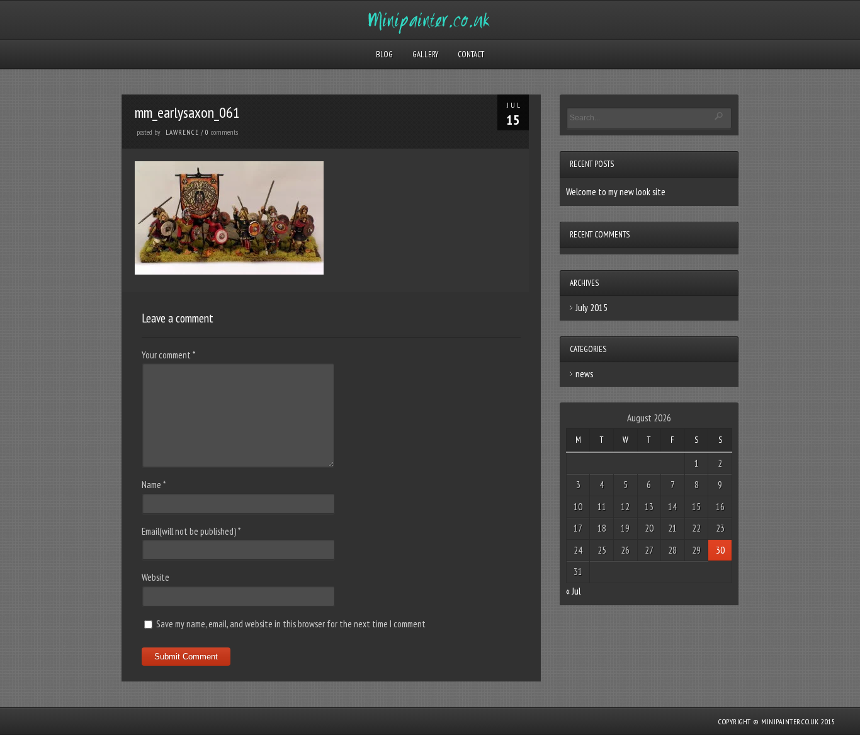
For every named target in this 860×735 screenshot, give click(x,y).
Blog (384, 54)
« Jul (573, 591)
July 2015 (591, 308)
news (584, 374)
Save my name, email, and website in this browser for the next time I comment (291, 624)
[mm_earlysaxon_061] (229, 271)
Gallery (425, 54)
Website (155, 577)
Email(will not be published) (191, 531)
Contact (471, 54)
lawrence (182, 132)
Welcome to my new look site (615, 192)
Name (154, 485)
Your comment (168, 355)
